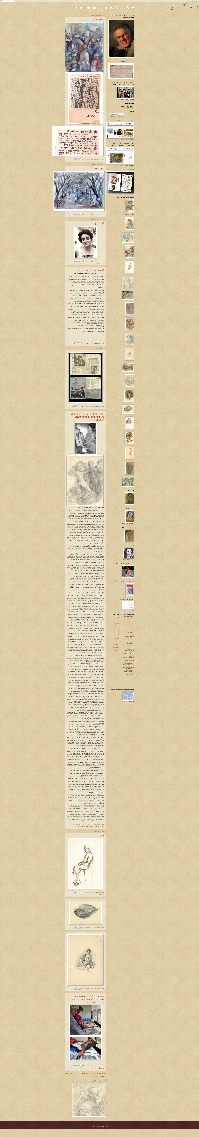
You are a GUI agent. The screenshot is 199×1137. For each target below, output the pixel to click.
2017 (117, 626)
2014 (117, 632)
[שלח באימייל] (80, 159)
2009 (117, 654)
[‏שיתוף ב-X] (77, 159)
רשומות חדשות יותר (100, 1073)
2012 (117, 636)
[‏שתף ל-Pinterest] (74, 159)
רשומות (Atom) (98, 1076)
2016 (117, 628)
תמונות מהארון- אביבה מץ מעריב (85, 826)
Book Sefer (131, 631)
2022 (117, 619)
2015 (117, 630)
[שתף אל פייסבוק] (76, 159)
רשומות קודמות (69, 1073)
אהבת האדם (98, 19)
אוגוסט (116, 647)
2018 (117, 623)
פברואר (116, 649)
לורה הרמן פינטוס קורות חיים (91, 270)
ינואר (116, 651)
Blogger (93, 1126)
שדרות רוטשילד (97, 168)
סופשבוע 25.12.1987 (97, 826)
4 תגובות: (88, 343)
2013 (117, 634)
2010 (117, 641)
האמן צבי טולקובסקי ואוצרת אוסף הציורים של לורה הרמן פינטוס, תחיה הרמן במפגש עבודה (88, 999)
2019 (117, 621)
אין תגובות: (87, 159)
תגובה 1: (87, 824)
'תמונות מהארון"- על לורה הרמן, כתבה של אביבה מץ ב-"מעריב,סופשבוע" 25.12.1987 (87, 416)
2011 (117, 638)
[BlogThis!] (79, 159)
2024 (117, 617)
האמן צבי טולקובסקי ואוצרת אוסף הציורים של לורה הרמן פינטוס (88, 1067)
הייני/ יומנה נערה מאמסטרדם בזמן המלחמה (129, 634)
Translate (120, 116)
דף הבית (84, 1073)
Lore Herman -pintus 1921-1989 (103, 7)
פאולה (101, 835)
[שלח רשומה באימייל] (83, 159)
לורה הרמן (99, 223)
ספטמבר (116, 642)
